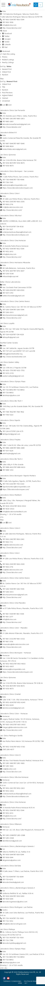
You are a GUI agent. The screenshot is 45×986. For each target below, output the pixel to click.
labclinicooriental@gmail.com (13, 708)
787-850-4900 (20, 664)
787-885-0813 (19, 119)
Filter (2, 79)
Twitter (7, 36)
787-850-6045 (19, 702)
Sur (3, 849)
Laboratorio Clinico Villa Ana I (11, 216)
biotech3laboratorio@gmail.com (14, 149)
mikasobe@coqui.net (10, 276)
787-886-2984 (19, 448)
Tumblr (7, 42)
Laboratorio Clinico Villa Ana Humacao (14, 777)
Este (4, 11)
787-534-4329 (18, 334)
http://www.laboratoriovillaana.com (15, 235)
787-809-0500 (20, 506)
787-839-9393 (18, 896)
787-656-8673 (19, 163)
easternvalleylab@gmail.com (13, 376)
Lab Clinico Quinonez (8, 155)
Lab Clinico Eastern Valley (9, 362)
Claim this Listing (8, 54)
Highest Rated (7, 95)
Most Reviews (7, 93)
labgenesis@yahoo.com (11, 860)
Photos (4, 57)
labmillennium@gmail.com (12, 841)
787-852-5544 (18, 249)
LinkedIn (7, 44)
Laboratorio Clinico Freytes (10, 440)
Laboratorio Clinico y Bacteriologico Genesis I (17, 846)
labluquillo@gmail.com (10, 337)
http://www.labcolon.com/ (12, 210)
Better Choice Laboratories (10, 282)
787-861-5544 (18, 614)
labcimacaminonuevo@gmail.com (14, 315)
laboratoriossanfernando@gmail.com (16, 124)
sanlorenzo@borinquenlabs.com (14, 185)
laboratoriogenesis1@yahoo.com (14, 902)
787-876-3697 (18, 271)
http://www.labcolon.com (11, 647)
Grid (9, 105)
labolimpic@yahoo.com (11, 395)
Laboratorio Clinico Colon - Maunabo (13, 628)
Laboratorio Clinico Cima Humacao (13, 240)
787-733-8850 (19, 390)
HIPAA (20, 983)
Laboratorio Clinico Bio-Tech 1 (11, 401)
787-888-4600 (19, 467)
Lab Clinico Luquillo (7, 323)
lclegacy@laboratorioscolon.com (14, 727)
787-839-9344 (18, 855)
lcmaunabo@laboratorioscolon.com (15, 644)
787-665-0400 (20, 725)
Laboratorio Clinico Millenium (11, 824)
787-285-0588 (19, 835)
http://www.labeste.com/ (11, 127)
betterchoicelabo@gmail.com (13, 296)
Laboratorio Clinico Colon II (10, 528)
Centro (5, 910)
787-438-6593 (18, 290)
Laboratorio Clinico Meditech (11, 495)
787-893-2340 (18, 539)
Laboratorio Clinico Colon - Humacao (14, 714)
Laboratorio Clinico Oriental (10, 694)
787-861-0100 (19, 639)
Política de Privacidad (32, 981)
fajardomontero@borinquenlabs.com (16, 487)
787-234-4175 (18, 431)
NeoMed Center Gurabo (9, 343)
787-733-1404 (18, 918)
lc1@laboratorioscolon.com (12, 207)
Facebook (8, 33)
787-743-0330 (18, 484)
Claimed (5, 98)
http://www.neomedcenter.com (14, 357)
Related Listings (8, 60)
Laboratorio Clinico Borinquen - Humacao (15, 653)
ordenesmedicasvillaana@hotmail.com (16, 232)
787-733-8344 (18, 877)
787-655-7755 (19, 370)
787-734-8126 (18, 227)
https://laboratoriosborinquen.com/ (15, 489)
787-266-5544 (18, 310)
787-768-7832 (18, 412)
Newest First (7, 69)
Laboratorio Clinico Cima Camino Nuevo (15, 301)
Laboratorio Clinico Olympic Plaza (12, 381)
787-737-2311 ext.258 (27, 351)
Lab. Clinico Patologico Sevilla (11, 736)
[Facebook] (4, 978)
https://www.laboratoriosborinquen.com (17, 188)
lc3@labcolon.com (9, 769)
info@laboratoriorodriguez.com (14, 924)
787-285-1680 (19, 763)
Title (3, 87)
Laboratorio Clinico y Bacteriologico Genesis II (17, 888)
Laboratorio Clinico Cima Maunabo (13, 603)
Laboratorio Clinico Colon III (10, 755)
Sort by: (5, 66)
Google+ (7, 39)
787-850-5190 (19, 747)
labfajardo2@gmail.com (11, 434)
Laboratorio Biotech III (8, 132)
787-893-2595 (19, 202)
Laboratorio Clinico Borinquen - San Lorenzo (17, 171)
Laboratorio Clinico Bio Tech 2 (11, 459)
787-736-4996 (18, 180)
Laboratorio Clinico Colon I (10, 193)
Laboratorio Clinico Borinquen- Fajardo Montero (18, 476)
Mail (5, 47)
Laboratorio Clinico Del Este (10, 866)
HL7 (26, 983)
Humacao (6, 655)
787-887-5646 (19, 144)
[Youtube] (8, 978)
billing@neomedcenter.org (12, 354)
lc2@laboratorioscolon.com (12, 545)
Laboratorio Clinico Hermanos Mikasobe (15, 262)
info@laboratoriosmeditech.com (14, 512)
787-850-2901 (19, 788)
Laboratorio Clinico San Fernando (12, 110)
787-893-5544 (18, 20)
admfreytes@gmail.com (11, 453)
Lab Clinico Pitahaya (7, 929)
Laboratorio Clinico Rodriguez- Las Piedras (16, 907)
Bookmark (6, 51)
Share (4, 31)
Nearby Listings (8, 62)
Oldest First (6, 72)
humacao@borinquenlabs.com (13, 669)
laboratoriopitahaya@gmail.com (14, 943)
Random (5, 75)
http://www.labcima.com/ (11, 28)
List (3, 105)
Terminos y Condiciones (12, 981)
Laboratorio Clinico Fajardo (10, 420)
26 (5, 968)
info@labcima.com (9, 25)
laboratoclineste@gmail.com (13, 882)
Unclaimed (6, 101)
